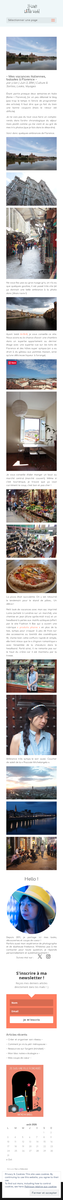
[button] (31, 153)
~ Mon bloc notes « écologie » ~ (23, 1053)
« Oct (9, 1159)
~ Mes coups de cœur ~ (18, 1058)
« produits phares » (28, 627)
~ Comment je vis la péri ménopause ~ (26, 1044)
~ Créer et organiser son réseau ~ (24, 1039)
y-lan (14, 83)
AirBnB (23, 334)
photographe (49, 943)
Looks (20, 86)
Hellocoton (24, 1169)
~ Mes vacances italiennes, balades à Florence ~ (26, 78)
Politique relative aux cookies (40, 1186)
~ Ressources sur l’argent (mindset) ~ (25, 1049)
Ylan (16, 1169)
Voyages (30, 86)
